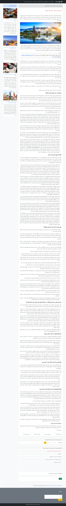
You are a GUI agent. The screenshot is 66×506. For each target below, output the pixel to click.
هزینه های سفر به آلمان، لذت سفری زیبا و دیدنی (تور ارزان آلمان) (10, 47)
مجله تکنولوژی (46, 1)
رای (45, 442)
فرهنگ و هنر (26, 1)
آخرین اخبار (34, 1)
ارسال (60, 478)
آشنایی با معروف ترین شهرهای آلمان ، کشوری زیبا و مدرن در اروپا (10, 102)
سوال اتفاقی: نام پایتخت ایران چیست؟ (55, 473)
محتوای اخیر (52, 1)
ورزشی (30, 1)
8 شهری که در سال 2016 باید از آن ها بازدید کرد (11, 20)
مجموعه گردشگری (40, 1)
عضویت (60, 499)
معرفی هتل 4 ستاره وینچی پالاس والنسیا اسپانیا (10, 75)
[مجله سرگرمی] (59, 1)
